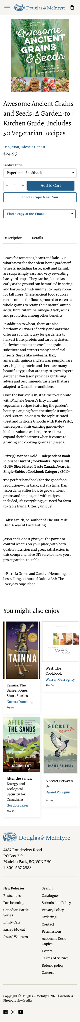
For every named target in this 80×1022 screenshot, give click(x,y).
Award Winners (15, 937)
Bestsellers (12, 896)
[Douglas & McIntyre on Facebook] (5, 1012)
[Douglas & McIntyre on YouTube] (20, 1012)
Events (47, 951)
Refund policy (53, 966)
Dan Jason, (11, 147)
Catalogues (50, 896)
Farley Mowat (14, 929)
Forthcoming (13, 903)
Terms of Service (55, 958)
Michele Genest (33, 147)
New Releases (13, 888)
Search (47, 888)
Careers (48, 973)
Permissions (52, 931)
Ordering (49, 917)
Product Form (13, 165)
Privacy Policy (53, 910)
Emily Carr (12, 922)
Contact (48, 924)
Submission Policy (56, 903)
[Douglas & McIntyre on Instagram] (13, 1012)
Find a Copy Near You (40, 197)
